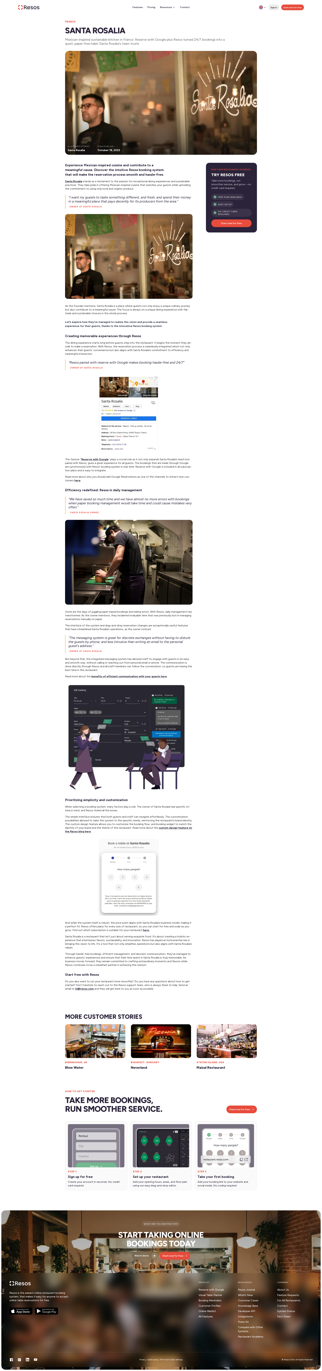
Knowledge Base (248, 1305)
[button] (129, 256)
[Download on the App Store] (20, 1311)
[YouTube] (36, 1360)
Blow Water (74, 1068)
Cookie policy (152, 1359)
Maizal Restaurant (211, 1068)
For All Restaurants (288, 1300)
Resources (166, 7)
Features (137, 7)
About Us (283, 1289)
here (77, 480)
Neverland (139, 1068)
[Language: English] (262, 7)
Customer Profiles (210, 1305)
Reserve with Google (211, 1289)
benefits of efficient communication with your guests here (129, 676)
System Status (286, 1311)
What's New (245, 1295)
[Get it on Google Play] (46, 1311)
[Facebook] (11, 1360)
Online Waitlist (207, 1311)
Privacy (142, 1359)
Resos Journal (246, 1289)
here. (146, 930)
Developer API (246, 1311)
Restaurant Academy (250, 1336)
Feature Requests (288, 1295)
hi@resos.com (84, 988)
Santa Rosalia (73, 181)
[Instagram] (19, 1360)
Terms (162, 1359)
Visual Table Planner (210, 1295)
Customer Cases (248, 1300)
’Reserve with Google (95, 459)
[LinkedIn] (27, 1360)
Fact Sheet (284, 1316)
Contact (185, 7)
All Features (206, 1316)
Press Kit (243, 1321)
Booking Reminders (210, 1300)
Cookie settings (176, 1359)
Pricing (151, 7)
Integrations (245, 1316)
